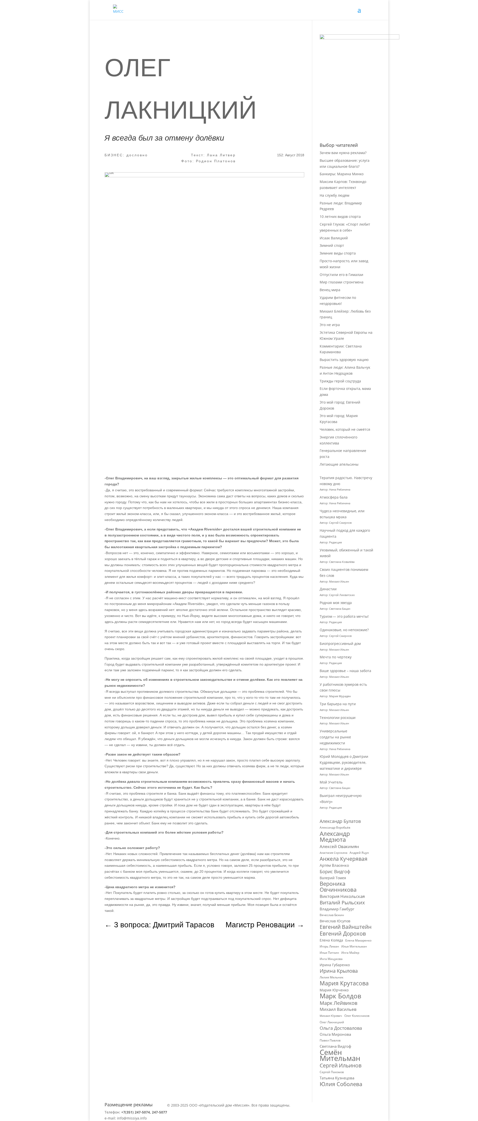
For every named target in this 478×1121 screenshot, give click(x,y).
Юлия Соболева (341, 1084)
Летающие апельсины (339, 464)
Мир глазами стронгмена (341, 282)
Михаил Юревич (331, 1016)
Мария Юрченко (334, 990)
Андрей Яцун (359, 853)
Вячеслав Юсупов (335, 921)
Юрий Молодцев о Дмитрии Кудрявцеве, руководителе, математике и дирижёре (344, 762)
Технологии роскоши (338, 717)
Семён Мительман (340, 1055)
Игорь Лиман (329, 946)
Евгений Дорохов (343, 934)
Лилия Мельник (331, 977)
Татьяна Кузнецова (337, 1077)
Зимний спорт (332, 245)
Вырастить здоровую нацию (344, 359)
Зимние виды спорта (338, 253)
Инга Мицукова (331, 959)
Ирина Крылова (339, 971)
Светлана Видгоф (335, 1046)
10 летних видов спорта (340, 216)
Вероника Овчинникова (338, 887)
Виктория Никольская (342, 896)
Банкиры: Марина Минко (341, 174)
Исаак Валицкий (334, 238)
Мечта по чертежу (336, 657)
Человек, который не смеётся (345, 429)
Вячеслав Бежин (332, 915)
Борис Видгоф (335, 871)
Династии (328, 589)
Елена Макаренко (358, 940)
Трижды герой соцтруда (340, 381)
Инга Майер (350, 952)
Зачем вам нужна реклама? (343, 152)
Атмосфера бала (334, 497)
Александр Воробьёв (335, 827)
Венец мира (330, 289)
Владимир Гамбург (337, 908)
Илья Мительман (354, 946)
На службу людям (334, 195)
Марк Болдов (340, 996)
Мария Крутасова (344, 983)
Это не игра (330, 324)
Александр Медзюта (335, 837)
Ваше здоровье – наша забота (345, 670)
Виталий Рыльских (342, 903)
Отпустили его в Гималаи (341, 274)
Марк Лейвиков (338, 1003)
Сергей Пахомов (332, 1072)
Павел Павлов (330, 1040)
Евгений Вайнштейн (345, 927)
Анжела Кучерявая (343, 859)
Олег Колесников (356, 1016)
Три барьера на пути (338, 703)
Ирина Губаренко (335, 964)
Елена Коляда (331, 940)
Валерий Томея (333, 877)
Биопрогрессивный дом (340, 643)
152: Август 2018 (290, 155)
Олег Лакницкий (332, 1022)
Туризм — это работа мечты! (344, 616)
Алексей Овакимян (339, 846)
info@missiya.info (132, 1118)
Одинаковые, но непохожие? (344, 629)
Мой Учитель (331, 782)
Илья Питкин (329, 952)
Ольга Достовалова (341, 1028)
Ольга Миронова (335, 1034)
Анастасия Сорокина (333, 853)
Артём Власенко (334, 865)
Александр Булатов (340, 821)
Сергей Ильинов (340, 1066)
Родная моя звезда (336, 602)
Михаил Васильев (338, 1009)
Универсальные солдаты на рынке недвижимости (335, 737)
